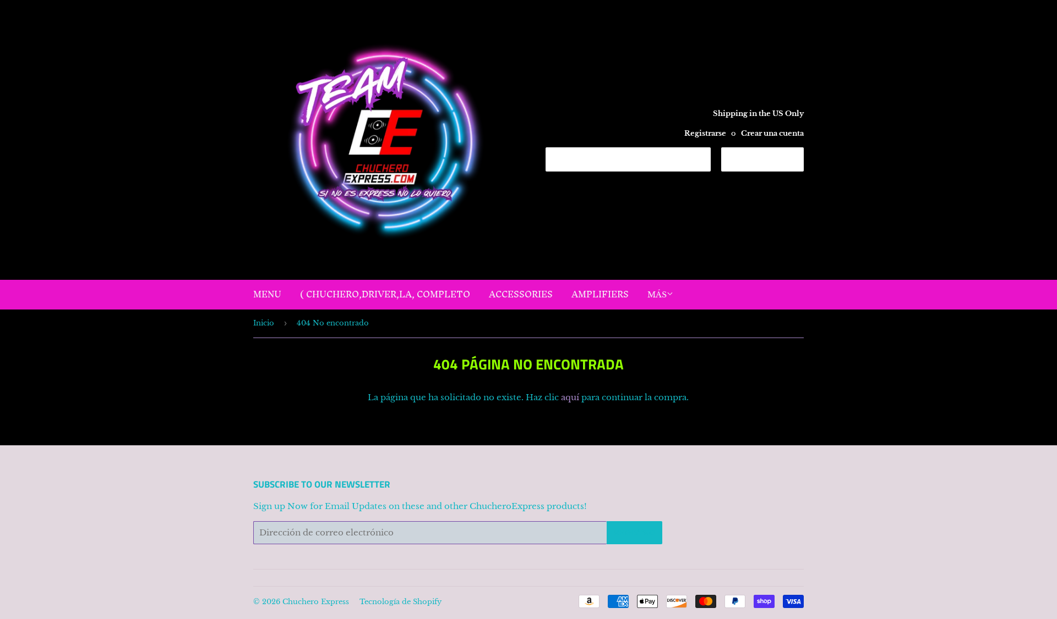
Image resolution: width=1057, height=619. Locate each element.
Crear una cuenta (772, 133)
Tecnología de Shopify (400, 601)
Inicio (263, 323)
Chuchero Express (315, 601)
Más (657, 295)
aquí (570, 397)
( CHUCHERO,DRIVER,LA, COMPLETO (385, 294)
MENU (267, 294)
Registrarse (705, 133)
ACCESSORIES (521, 294)
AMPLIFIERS (600, 294)
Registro (634, 532)
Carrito (771, 159)
